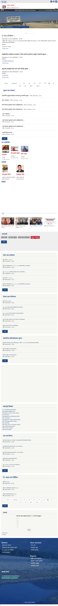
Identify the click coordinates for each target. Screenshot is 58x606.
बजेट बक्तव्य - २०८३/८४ (7, 259)
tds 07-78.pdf (7, 46)
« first (6, 83)
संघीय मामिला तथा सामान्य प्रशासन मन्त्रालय (10, 413)
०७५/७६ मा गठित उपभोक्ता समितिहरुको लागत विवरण (13, 307)
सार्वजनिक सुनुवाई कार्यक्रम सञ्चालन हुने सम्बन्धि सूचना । (20, 10)
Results (4, 534)
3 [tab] (28, 33)
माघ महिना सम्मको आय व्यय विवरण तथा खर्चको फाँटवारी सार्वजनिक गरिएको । (17, 440)
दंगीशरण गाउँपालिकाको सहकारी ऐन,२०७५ (10, 487)
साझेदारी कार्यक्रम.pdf (9, 61)
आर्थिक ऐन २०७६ (6, 481)
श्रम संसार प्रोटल (5, 414)
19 (25, 86)
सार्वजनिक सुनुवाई (35, 563)
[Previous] (1, 26)
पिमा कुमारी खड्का (15, 153)
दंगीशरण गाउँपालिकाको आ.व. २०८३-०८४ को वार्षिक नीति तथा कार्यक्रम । (17, 265)
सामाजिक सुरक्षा (34, 547)
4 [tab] (29, 33)
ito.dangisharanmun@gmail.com (10, 576)
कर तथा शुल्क (13, 237)
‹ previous (14, 83)
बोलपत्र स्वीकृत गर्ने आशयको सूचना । (10, 348)
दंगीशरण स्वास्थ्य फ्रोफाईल (8, 428)
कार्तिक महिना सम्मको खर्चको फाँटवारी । (10, 458)
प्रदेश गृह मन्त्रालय (6, 423)
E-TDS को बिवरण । (8, 36)
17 (53, 83)
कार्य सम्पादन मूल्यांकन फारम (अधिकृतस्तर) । (13, 105)
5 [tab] (31, 33)
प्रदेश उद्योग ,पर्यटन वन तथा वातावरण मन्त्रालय (11, 424)
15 (45, 83)
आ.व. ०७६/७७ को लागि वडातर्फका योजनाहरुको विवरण (13, 313)
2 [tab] (26, 33)
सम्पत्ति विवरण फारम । (7, 132)
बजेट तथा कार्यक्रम (24, 237)
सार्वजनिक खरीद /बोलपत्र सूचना (9, 547)
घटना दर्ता (4, 237)
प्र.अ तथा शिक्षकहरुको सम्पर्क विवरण (9, 409)
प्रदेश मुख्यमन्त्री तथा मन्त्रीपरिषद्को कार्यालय (10, 416)
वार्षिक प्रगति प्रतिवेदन (36, 558)
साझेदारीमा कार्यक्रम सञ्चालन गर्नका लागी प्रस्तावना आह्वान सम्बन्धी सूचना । (25, 54)
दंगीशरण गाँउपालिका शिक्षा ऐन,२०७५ (9, 494)
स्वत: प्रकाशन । (6, 100)
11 (24, 83)
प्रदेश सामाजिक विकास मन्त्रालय (8, 426)
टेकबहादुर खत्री (20, 174)
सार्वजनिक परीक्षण (35, 565)
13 (34, 83)
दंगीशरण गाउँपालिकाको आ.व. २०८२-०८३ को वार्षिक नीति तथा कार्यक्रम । (17, 284)
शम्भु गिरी (4, 154)
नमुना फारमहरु (35, 237)
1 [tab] (24, 33)
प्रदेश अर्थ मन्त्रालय (6, 418)
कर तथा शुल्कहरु (6, 552)
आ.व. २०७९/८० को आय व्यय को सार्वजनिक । (11, 464)
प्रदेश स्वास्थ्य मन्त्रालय (6, 429)
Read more (5, 48)
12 (29, 83)
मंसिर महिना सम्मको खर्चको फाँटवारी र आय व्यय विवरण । (13, 452)
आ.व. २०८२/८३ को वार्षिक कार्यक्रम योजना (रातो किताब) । (14, 271)
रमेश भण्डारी (24, 154)
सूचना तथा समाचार (6, 545)
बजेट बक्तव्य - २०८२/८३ (7, 277)
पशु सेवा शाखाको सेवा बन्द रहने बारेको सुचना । (16, 69)
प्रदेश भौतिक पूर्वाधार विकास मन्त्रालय (9, 421)
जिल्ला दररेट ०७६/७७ (7, 301)
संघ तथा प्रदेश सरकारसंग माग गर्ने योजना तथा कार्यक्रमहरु (14, 319)
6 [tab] (33, 33)
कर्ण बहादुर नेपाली (6, 174)
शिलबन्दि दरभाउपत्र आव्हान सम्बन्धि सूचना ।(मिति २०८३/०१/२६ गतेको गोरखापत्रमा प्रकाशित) (21, 342)
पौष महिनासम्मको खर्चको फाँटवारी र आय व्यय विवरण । (13, 446)
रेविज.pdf (6, 75)
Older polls (4, 532)
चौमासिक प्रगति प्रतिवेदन (37, 561)
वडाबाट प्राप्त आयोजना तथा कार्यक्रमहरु (10, 325)
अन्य (4, 138)
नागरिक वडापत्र (34, 550)
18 (20, 86)
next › (31, 86)
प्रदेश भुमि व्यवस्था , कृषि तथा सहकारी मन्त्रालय (11, 419)
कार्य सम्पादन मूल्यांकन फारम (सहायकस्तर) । (13, 109)
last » (38, 86)
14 (39, 83)
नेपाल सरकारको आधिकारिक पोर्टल (8, 411)
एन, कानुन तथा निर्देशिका (8, 550)
